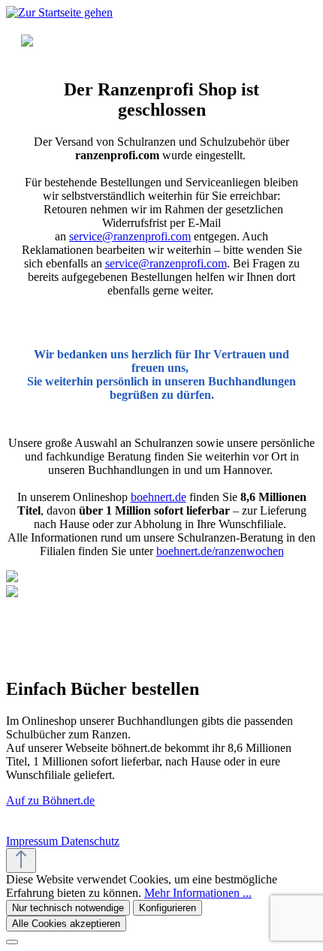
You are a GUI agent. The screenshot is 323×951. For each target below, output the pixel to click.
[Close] (12, 942)
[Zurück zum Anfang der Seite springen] (21, 860)
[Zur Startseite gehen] (59, 12)
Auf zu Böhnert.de (50, 800)
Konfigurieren (167, 907)
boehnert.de (158, 497)
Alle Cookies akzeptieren (66, 923)
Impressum (33, 841)
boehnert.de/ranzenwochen (220, 551)
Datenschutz (90, 841)
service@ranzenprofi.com (130, 236)
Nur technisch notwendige (68, 907)
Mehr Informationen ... (198, 892)
